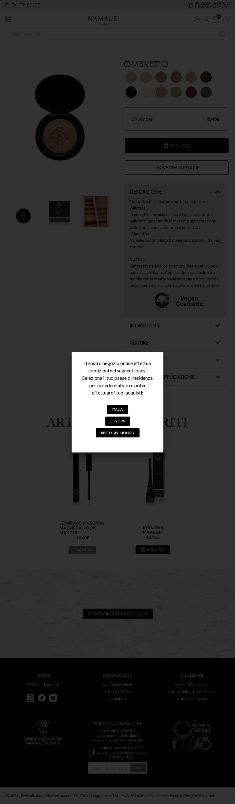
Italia (117, 409)
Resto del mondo (117, 432)
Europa (117, 421)
